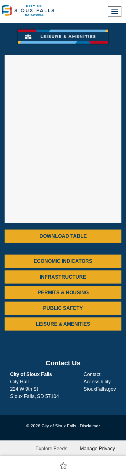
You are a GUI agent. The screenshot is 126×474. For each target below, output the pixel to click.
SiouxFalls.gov (99, 389)
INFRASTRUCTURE (63, 277)
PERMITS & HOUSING (63, 292)
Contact (91, 374)
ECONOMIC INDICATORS (63, 261)
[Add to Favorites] (63, 465)
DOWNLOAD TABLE (63, 236)
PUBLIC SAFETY (63, 308)
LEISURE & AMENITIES (63, 324)
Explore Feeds (51, 448)
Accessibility (97, 381)
